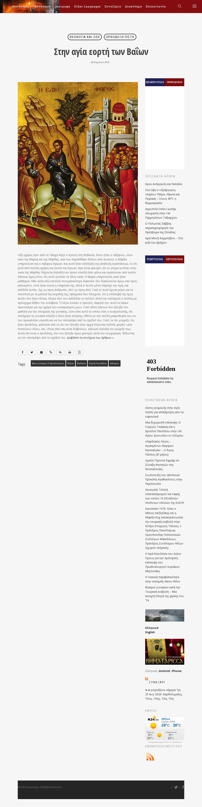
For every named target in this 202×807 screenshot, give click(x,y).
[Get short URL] (51, 352)
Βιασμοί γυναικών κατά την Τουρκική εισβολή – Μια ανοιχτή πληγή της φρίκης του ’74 (164, 593)
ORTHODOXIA (174, 259)
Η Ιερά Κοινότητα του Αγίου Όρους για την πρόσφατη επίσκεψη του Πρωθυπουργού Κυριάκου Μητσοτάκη (163, 562)
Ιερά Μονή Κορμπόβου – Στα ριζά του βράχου (164, 240)
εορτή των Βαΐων (98, 363)
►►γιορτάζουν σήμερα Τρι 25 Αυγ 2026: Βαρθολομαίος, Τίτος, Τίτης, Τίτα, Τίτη (163, 694)
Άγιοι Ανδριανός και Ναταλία (163, 184)
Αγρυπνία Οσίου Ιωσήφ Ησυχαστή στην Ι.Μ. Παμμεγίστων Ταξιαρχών (161, 213)
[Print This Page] (70, 352)
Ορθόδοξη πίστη (120, 37)
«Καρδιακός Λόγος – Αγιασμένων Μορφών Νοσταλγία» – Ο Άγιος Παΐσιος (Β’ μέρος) (159, 447)
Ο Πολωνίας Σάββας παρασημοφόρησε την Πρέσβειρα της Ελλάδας (160, 228)
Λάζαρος (114, 363)
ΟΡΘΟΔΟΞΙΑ (174, 82)
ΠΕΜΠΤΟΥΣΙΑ (155, 82)
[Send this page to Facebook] (22, 352)
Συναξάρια (113, 6)
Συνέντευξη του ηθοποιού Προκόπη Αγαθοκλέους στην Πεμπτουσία (163, 479)
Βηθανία (81, 363)
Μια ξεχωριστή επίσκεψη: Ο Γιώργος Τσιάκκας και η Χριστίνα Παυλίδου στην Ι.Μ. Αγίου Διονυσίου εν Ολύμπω (164, 429)
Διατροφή (62, 6)
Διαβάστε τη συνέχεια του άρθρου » (90, 337)
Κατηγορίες (21, 6)
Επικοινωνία (156, 6)
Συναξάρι (157, 682)
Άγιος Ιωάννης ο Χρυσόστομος (48, 363)
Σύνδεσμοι (43, 6)
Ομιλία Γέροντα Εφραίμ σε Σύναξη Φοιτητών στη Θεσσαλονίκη (162, 464)
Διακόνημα (133, 6)
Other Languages (87, 6)
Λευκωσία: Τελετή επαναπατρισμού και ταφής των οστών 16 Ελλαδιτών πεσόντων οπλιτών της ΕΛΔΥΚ (164, 496)
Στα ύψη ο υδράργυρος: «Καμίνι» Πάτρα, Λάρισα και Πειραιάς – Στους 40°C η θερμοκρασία (162, 196)
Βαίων (70, 363)
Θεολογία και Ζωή (85, 37)
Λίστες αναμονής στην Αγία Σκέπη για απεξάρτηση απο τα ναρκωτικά (164, 412)
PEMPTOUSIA (155, 259)
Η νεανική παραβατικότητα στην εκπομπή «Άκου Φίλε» (162, 579)
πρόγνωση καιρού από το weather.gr (164, 742)
